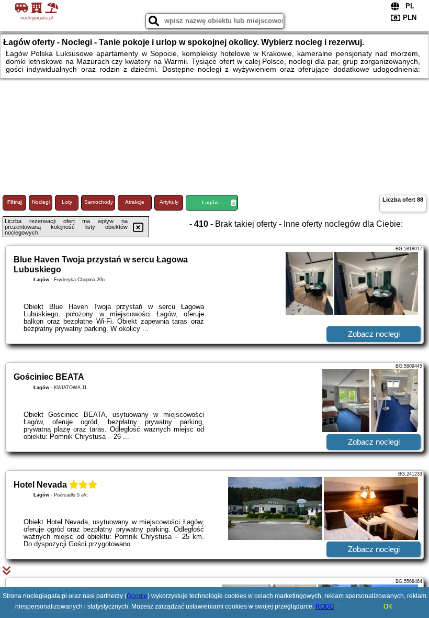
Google (137, 596)
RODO (324, 606)
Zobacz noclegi (374, 333)
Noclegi (41, 202)
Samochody (98, 202)
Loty (67, 202)
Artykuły (169, 202)
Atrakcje (134, 202)
